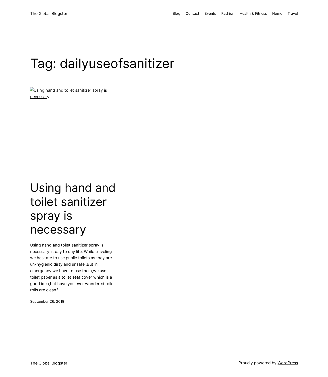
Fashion (227, 13)
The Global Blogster (48, 13)
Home (277, 13)
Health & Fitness (253, 13)
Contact (192, 13)
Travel (293, 13)
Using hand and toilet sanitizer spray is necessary (73, 208)
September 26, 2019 (47, 301)
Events (210, 13)
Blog (176, 13)
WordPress (288, 362)
